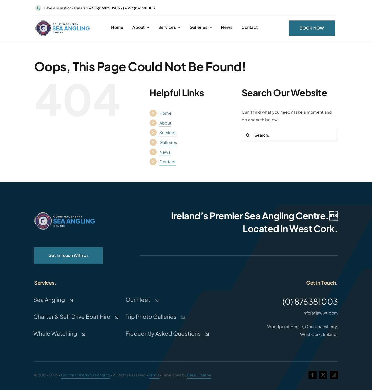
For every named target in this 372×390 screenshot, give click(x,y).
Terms (154, 375)
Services (167, 132)
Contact (167, 161)
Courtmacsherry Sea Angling (85, 375)
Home (165, 113)
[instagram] (334, 375)
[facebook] (312, 375)
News (165, 152)
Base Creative (199, 375)
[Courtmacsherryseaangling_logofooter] (64, 213)
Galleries (168, 142)
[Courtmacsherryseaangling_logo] (63, 21)
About (165, 123)
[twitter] (323, 375)
